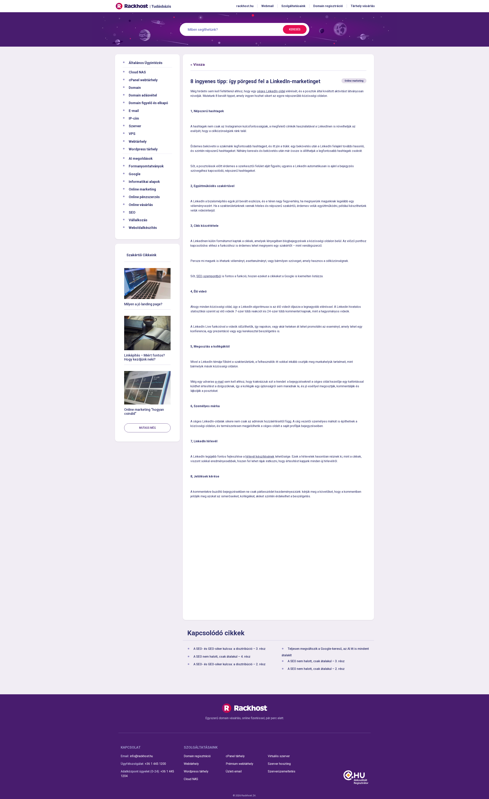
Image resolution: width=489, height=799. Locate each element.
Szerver (135, 126)
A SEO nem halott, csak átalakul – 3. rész (316, 661)
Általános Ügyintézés (145, 63)
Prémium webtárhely (239, 764)
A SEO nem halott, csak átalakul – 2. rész (316, 669)
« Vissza (197, 64)
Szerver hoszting (279, 764)
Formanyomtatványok (146, 166)
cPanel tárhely (235, 756)
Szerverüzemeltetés (281, 771)
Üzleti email (234, 771)
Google (134, 174)
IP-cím (134, 118)
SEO (132, 212)
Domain (135, 87)
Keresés (294, 29)
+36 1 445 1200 (155, 764)
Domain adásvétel (143, 95)
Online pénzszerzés (144, 197)
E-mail (134, 111)
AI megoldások (141, 158)
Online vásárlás (141, 205)
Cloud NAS (137, 72)
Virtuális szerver (279, 756)
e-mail (219, 381)
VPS (132, 134)
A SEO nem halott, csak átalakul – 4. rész (221, 656)
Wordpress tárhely (143, 149)
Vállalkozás (138, 220)
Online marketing (142, 189)
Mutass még (147, 427)
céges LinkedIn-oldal (271, 91)
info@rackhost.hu (141, 756)
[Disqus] (278, 558)
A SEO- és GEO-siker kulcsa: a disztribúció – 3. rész (229, 649)
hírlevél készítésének (259, 456)
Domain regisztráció (197, 756)
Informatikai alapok (144, 181)
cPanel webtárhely (143, 80)
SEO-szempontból (208, 276)
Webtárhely (138, 141)
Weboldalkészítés (143, 228)
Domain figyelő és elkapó (148, 103)
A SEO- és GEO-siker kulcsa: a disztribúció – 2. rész (229, 664)
